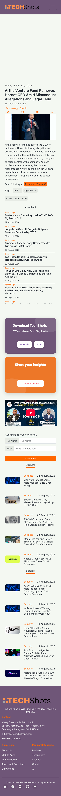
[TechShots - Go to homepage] (21, 7)
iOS (39, 344)
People (23, 108)
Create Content (30, 383)
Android (24, 344)
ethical (17, 190)
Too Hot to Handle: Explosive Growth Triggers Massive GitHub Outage (26, 258)
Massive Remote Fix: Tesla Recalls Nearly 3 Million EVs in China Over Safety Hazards (28, 290)
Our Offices (8, 768)
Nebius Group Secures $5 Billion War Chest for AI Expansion (37, 561)
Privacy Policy (9, 759)
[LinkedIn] (37, 112)
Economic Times (34, 184)
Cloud (35, 764)
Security (28, 581)
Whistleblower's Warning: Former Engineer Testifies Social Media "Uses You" (37, 611)
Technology (12, 108)
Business (28, 475)
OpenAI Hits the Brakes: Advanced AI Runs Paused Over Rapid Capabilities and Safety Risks (39, 632)
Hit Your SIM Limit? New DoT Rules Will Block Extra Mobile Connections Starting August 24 (28, 273)
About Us (7, 750)
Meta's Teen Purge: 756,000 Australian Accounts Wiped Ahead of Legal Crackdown (39, 675)
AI (33, 768)
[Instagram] (27, 786)
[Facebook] (23, 112)
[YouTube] (34, 786)
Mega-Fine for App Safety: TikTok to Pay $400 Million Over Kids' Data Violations (38, 541)
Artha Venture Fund (16, 198)
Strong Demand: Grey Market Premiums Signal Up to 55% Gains (39, 502)
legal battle (30, 190)
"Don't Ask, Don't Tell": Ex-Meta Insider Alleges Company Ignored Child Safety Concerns (38, 590)
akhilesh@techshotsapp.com (17, 734)
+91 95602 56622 (11, 738)
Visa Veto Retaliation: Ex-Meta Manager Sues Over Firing (37, 482)
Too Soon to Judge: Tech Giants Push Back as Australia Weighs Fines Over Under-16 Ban (39, 654)
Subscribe (30, 458)
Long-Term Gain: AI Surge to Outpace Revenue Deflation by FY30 (26, 230)
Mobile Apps (8, 755)
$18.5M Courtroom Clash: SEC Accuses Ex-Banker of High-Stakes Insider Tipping (39, 522)
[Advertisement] (30, 46)
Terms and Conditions (13, 764)
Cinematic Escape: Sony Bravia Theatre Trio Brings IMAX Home (27, 244)
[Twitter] (8, 112)
